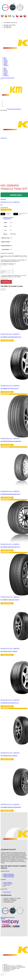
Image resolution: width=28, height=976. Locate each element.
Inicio (4, 57)
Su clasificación (5, 263)
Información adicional (8, 217)
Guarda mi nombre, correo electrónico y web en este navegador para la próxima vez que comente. (13, 276)
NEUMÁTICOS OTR (8, 105)
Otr (4, 886)
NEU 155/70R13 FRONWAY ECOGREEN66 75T (11, 441)
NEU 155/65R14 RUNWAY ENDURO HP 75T (10, 547)
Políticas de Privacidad (8, 876)
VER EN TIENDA (7, 340)
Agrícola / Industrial (7, 883)
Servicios (5, 60)
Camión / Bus (6, 885)
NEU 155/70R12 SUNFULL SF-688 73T (9, 651)
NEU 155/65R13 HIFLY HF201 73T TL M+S (9, 388)
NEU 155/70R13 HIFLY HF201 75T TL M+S (10, 702)
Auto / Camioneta (7, 882)
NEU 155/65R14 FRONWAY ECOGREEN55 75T (11, 807)
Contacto (5, 62)
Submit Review (6, 281)
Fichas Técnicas (7, 892)
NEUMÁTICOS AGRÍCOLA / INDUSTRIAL (14, 102)
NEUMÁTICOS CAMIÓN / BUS (11, 104)
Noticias (5, 64)
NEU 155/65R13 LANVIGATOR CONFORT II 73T (11, 337)
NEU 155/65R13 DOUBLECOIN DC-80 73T (10, 599)
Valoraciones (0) (7, 218)
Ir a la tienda (6, 209)
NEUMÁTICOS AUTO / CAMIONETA (13, 101)
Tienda (5, 59)
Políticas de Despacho (8, 874)
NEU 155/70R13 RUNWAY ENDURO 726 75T (10, 494)
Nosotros (5, 61)
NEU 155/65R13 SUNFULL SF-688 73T (9, 755)
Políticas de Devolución (8, 875)
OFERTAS (6, 65)
